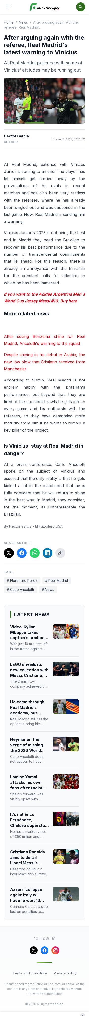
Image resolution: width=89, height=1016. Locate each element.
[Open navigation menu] (8, 6)
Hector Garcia (16, 136)
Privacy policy (65, 973)
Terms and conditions (30, 973)
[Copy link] (60, 553)
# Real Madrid (56, 580)
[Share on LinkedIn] (47, 553)
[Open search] (80, 6)
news (23, 22)
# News (48, 589)
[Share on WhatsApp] (35, 553)
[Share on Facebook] (22, 553)
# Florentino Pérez (22, 580)
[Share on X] (9, 553)
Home (9, 22)
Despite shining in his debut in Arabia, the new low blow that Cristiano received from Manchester (44, 362)
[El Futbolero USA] (44, 7)
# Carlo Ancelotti (20, 589)
